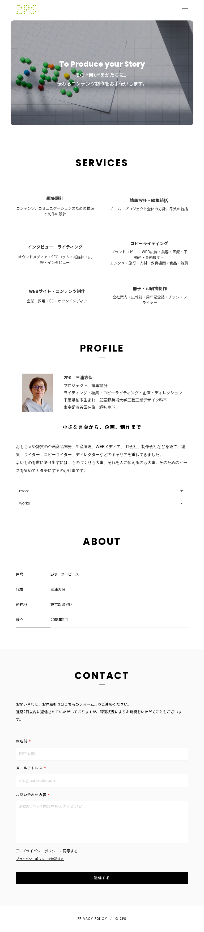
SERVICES (102, 163)
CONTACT (102, 675)
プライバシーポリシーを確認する (40, 859)
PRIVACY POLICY (92, 919)
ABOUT (102, 541)
